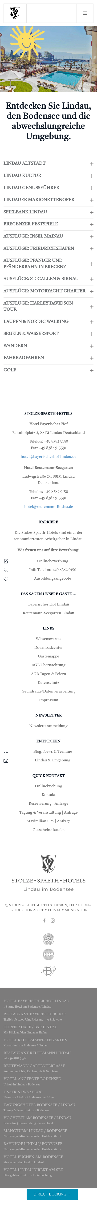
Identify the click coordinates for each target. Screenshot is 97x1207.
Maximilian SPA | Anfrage (49, 821)
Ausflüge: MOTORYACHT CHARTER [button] (44, 291)
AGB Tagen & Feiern (48, 674)
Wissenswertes (48, 639)
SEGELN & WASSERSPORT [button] (31, 334)
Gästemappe (48, 656)
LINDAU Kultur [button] (22, 176)
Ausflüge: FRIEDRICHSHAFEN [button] (39, 248)
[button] (85, 13)
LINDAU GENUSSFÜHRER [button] (31, 188)
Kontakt (49, 795)
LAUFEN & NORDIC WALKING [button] (36, 322)
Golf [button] (10, 370)
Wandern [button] (15, 346)
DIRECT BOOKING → (52, 1194)
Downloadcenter (48, 648)
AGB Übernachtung (48, 665)
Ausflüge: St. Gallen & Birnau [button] (41, 279)
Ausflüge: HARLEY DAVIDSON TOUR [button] (38, 306)
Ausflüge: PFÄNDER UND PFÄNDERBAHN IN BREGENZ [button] (35, 263)
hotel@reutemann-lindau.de (48, 507)
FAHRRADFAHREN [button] (24, 358)
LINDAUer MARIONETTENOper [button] (39, 200)
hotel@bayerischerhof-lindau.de (48, 457)
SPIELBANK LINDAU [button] (25, 212)
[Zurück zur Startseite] (15, 13)
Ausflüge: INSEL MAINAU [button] (33, 236)
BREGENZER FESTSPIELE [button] (31, 224)
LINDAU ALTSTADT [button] (25, 163)
